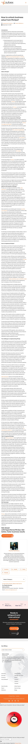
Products (3, 677)
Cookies (17, 696)
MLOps (13, 101)
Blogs (15, 690)
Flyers (2, 688)
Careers (16, 681)
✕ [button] (0, 703)
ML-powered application (18, 129)
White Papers (17, 686)
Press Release (4, 679)
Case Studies (4, 686)
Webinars (3, 690)
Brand (16, 677)
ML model (18, 151)
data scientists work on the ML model (18, 278)
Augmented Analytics (8, 23)
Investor (16, 679)
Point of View (17, 688)
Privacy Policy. (18, 743)
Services (3, 675)
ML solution (22, 137)
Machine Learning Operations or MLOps (15, 56)
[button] (25, 2)
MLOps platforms (10, 437)
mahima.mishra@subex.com (11, 589)
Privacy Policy (12, 696)
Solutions (3, 673)
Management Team (19, 675)
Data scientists (4, 376)
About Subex (18, 673)
